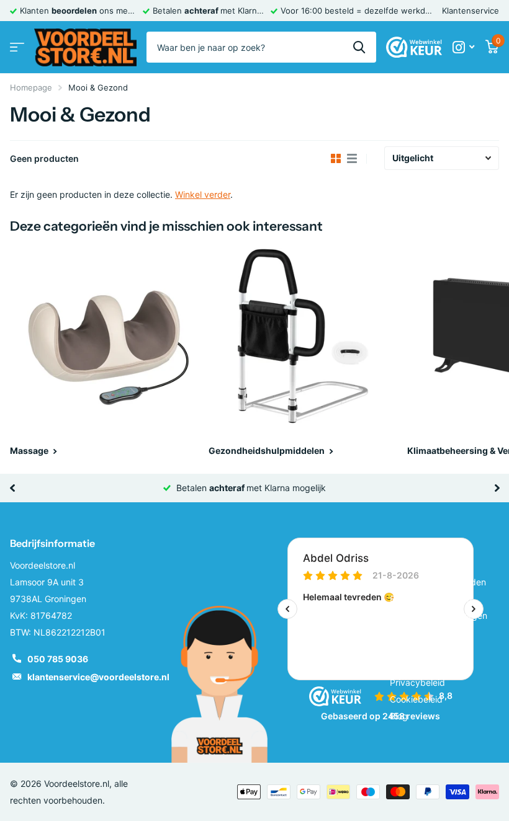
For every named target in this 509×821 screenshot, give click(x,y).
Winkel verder (202, 194)
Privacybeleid (417, 682)
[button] (12, 488)
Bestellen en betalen (431, 598)
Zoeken (359, 47)
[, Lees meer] (463, 47)
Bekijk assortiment (17, 47)
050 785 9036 (57, 659)
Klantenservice (470, 11)
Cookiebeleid (416, 699)
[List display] (352, 159)
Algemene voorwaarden (438, 582)
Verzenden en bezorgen (438, 615)
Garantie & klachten (429, 632)
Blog (399, 716)
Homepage (31, 87)
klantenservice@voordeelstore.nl (98, 677)
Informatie (414, 543)
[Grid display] (336, 159)
